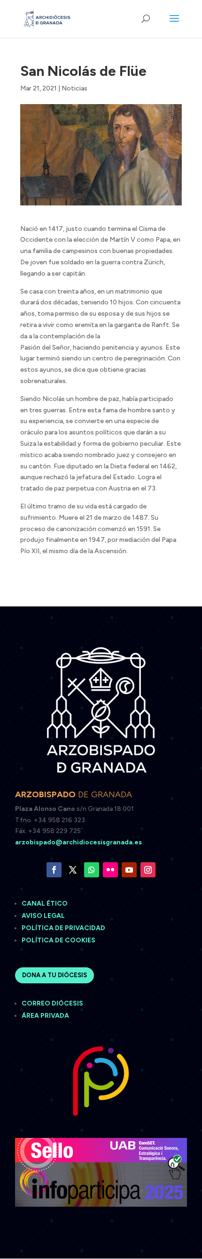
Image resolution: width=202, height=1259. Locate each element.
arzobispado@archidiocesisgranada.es (78, 842)
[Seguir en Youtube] (129, 869)
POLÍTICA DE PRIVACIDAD (63, 928)
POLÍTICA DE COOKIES (58, 940)
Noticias (74, 88)
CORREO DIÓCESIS (52, 1003)
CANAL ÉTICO (45, 903)
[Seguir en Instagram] (147, 869)
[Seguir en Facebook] (54, 869)
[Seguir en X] (72, 869)
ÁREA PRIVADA (45, 1016)
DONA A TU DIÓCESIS (54, 975)
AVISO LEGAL (44, 916)
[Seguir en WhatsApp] (91, 869)
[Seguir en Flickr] (110, 869)
